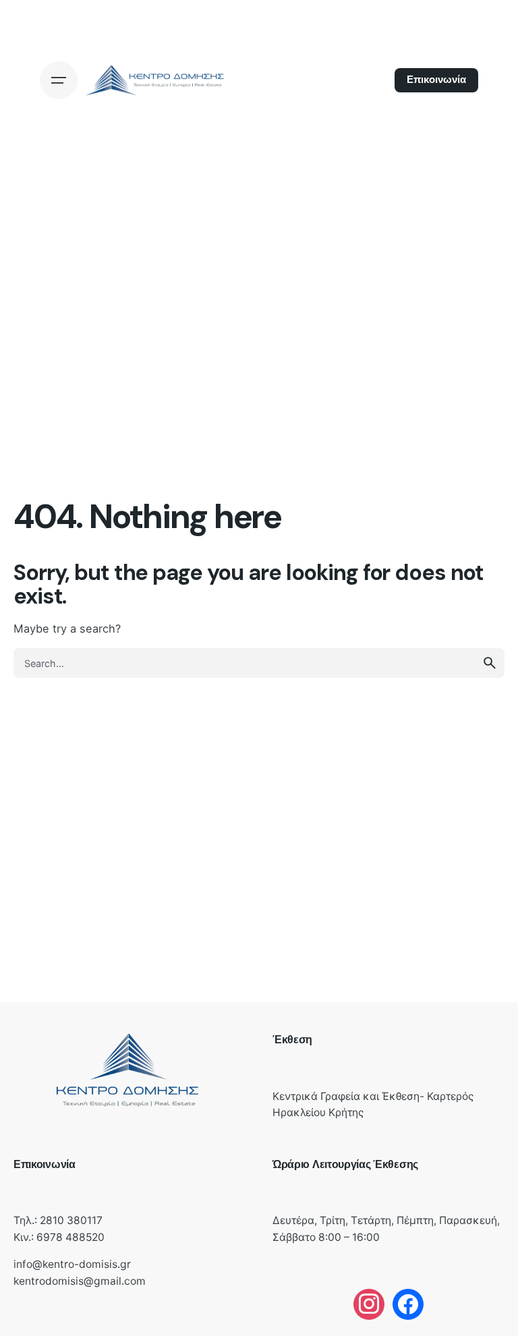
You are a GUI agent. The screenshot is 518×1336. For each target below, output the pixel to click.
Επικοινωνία (436, 79)
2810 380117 (71, 1220)
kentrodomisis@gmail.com (79, 1281)
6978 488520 (70, 1237)
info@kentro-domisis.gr (72, 1264)
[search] (490, 663)
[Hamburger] (59, 80)
